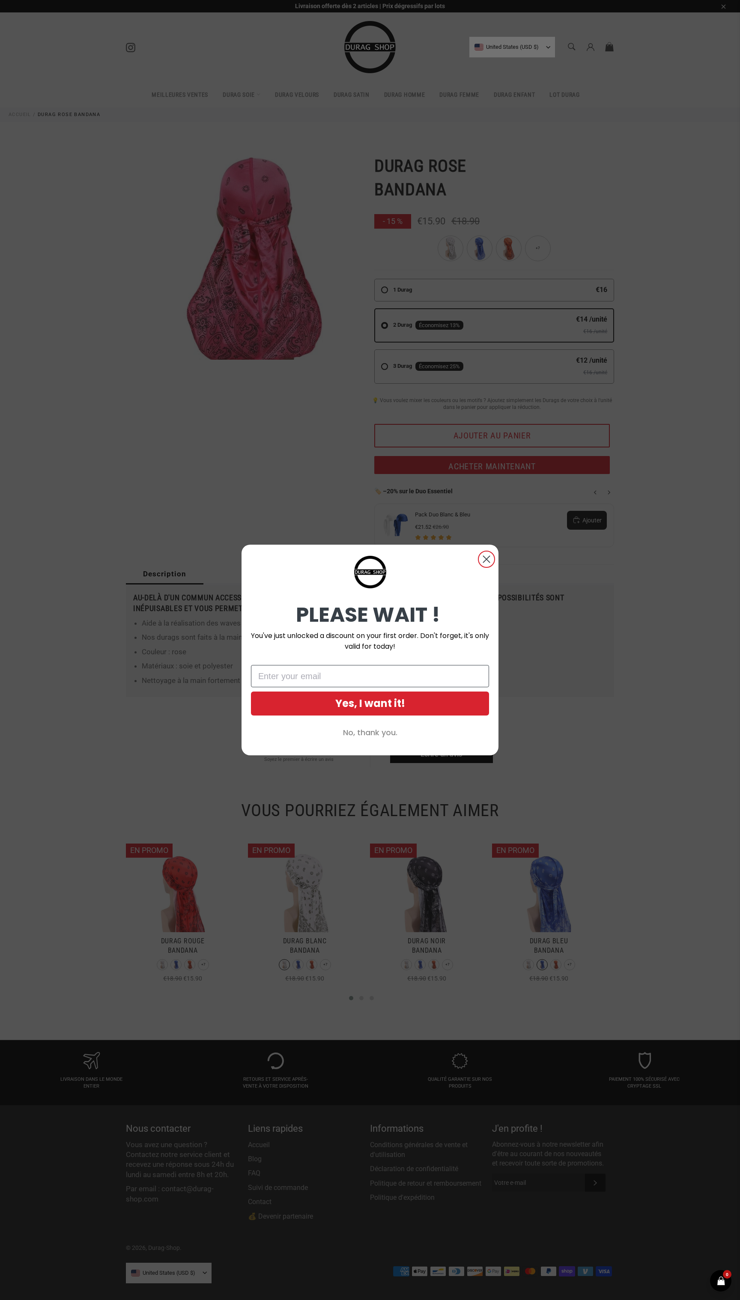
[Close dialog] (486, 559)
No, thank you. (370, 732)
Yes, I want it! (370, 703)
